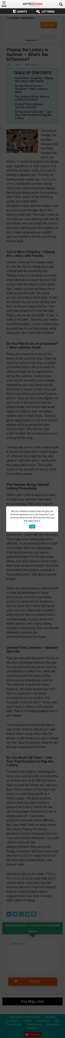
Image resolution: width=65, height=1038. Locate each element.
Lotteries (48, 11)
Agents (22, 11)
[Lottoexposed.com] (33, 4)
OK (32, 526)
